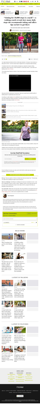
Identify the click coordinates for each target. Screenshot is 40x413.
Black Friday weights (28, 376)
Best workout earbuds (20, 381)
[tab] (6, 222)
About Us (3, 390)
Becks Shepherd (16, 30)
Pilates (17, 3)
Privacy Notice (32, 161)
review (14, 97)
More (36, 3)
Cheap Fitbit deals (29, 378)
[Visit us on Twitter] (21, 1)
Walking (25, 3)
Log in (33, 213)
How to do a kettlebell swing (11, 374)
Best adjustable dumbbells (20, 374)
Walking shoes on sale (29, 380)
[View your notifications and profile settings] (35, 1)
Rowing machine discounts (29, 374)
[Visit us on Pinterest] (24, 1)
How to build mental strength (11, 379)
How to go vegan (11, 381)
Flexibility (12, 3)
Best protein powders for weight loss (20, 377)
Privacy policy (29, 390)
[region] (20, 218)
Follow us (31, 59)
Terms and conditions (21, 390)
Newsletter (36, 59)
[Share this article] (3, 59)
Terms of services (15, 161)
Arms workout (31, 6)
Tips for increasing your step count (14, 55)
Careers (10, 392)
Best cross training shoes (20, 379)
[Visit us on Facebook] (19, 1)
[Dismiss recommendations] (38, 9)
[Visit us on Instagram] (23, 1)
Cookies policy (35, 390)
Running (31, 3)
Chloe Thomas (10, 68)
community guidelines (12, 215)
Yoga (21, 3)
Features (29, 30)
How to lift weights (11, 376)
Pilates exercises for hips (10, 6)
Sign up (35, 213)
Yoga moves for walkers (21, 6)
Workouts (6, 3)
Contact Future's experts (11, 390)
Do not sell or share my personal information (22, 392)
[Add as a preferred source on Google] (20, 396)
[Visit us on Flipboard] (28, 1)
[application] (20, 83)
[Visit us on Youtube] (26, 1)
